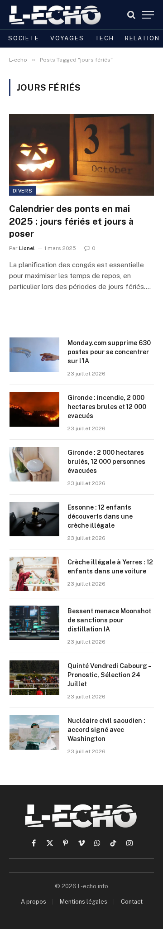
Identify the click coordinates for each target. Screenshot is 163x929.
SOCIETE (23, 38)
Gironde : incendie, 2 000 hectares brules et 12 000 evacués (106, 406)
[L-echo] (55, 14)
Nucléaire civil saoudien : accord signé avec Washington (106, 729)
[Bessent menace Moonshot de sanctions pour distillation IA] (34, 623)
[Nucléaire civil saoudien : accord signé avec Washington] (34, 732)
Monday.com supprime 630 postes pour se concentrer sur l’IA (109, 352)
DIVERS (22, 190)
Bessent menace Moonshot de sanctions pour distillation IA (109, 620)
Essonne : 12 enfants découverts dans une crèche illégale (100, 516)
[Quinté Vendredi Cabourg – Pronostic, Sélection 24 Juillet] (34, 677)
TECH (104, 38)
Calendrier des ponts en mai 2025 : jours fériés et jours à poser (71, 221)
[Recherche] (131, 15)
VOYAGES (67, 38)
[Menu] (148, 15)
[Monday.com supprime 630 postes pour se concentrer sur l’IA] (34, 354)
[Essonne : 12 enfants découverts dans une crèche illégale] (34, 519)
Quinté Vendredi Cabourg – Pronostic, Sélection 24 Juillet (109, 675)
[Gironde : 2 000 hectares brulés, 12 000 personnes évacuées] (34, 464)
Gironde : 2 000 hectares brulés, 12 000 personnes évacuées (106, 461)
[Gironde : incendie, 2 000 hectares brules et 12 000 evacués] (34, 409)
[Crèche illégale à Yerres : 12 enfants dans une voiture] (34, 574)
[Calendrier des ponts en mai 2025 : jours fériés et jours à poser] (81, 155)
